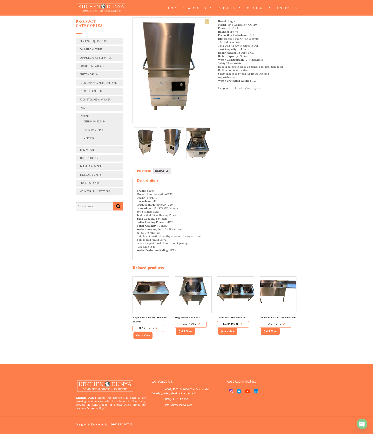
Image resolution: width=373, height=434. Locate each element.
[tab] (143, 171)
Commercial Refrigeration (96, 57)
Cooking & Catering (92, 66)
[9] (172, 143)
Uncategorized (89, 183)
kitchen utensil (90, 158)
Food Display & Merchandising (99, 83)
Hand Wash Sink (93, 130)
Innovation (87, 149)
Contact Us (286, 8)
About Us (197, 8)
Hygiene (84, 116)
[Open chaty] (362, 424)
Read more (146, 327)
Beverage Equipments (93, 41)
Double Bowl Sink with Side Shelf (278, 317)
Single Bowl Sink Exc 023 (189, 317)
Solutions (255, 8)
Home (173, 8)
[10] (145, 143)
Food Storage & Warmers (96, 99)
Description (144, 170)
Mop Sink (89, 138)
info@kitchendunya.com (178, 405)
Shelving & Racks (90, 166)
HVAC (82, 108)
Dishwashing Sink (94, 121)
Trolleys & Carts (90, 174)
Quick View (143, 335)
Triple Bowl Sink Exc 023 (231, 317)
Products (225, 8)
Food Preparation (91, 91)
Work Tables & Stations (95, 191)
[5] (198, 143)
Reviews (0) (161, 170)
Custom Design (89, 74)
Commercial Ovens (91, 49)
